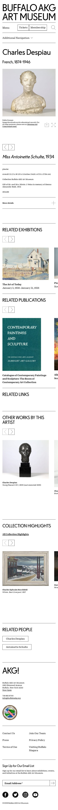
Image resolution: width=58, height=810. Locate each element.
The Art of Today (11, 284)
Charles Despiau (26, 52)
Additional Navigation (15, 37)
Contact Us (8, 733)
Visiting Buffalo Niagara (37, 749)
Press (5, 740)
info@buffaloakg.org (11, 698)
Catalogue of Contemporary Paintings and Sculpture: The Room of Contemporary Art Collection (24, 378)
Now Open (7, 690)
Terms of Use (9, 747)
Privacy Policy (37, 740)
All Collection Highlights (15, 534)
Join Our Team (37, 733)
